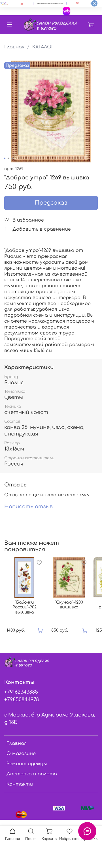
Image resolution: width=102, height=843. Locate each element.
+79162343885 (21, 692)
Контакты (20, 784)
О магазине (21, 753)
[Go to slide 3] (12, 158)
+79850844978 (21, 699)
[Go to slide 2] (8, 158)
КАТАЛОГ (43, 47)
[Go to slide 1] (4, 158)
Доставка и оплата (32, 773)
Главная (14, 47)
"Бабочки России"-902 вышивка (24, 607)
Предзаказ (51, 203)
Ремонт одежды (27, 763)
